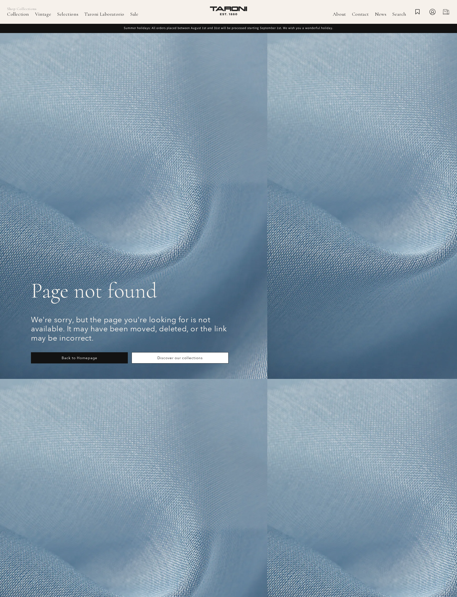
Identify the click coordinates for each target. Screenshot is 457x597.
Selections (67, 14)
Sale (134, 14)
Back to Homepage (79, 358)
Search (399, 14)
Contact (360, 14)
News (380, 14)
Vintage (43, 14)
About (339, 14)
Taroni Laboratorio (104, 14)
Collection (18, 14)
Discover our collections (180, 358)
